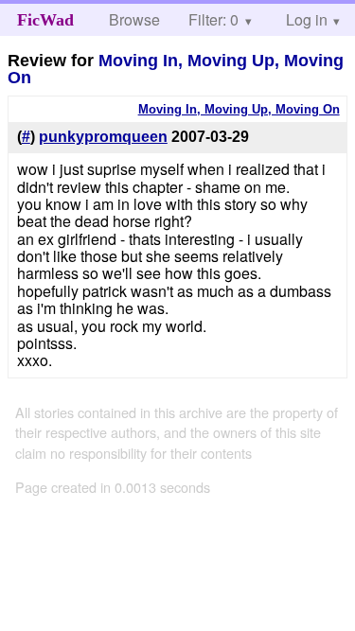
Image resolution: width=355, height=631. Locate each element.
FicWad (45, 19)
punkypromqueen (103, 137)
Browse (134, 19)
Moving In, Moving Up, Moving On (176, 69)
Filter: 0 (213, 19)
